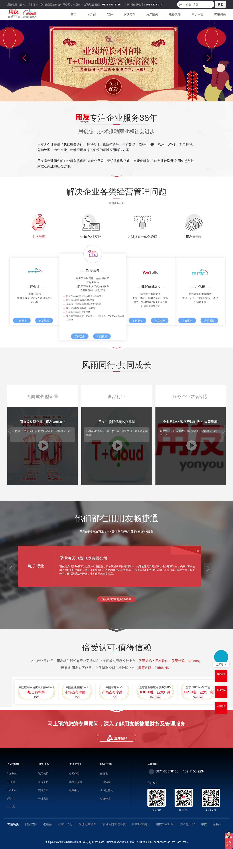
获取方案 (43, 790)
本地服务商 (75, 782)
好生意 (11, 806)
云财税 (104, 773)
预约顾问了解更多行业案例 (116, 599)
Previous (24, 61)
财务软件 (31, 824)
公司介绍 (74, 773)
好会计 (11, 798)
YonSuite (12, 773)
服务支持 (43, 782)
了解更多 (22, 320)
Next (208, 61)
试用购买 (43, 773)
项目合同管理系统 (114, 824)
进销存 (47, 824)
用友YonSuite (165, 824)
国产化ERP (187, 824)
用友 (204, 824)
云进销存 (105, 782)
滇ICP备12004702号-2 (116, 842)
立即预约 (120, 738)
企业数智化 (106, 790)
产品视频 (44, 320)
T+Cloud (12, 790)
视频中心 (74, 790)
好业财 (11, 781)
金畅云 (217, 824)
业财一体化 (65, 824)
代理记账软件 (87, 824)
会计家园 (43, 798)
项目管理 (105, 798)
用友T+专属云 (141, 824)
